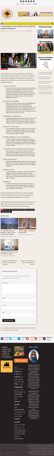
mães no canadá (17, 402)
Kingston (21, 392)
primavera (16, 416)
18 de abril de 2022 (5, 255)
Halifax (21, 384)
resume (3, 211)
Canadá (17, 371)
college (16, 374)
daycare (22, 376)
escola (15, 381)
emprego (28, 73)
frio (19, 384)
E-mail (4, 305)
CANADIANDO (4, 68)
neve (15, 407)
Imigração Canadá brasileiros (19, 389)
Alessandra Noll (21, 31)
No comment (31, 234)
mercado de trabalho (18, 209)
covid (20, 374)
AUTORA (23, 4)
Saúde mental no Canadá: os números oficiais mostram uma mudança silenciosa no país (46, 87)
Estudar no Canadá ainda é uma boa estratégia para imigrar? (28, 262)
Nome (4, 298)
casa (21, 371)
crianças (17, 377)
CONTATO (29, 4)
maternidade (18, 394)
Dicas (16, 379)
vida (18, 436)
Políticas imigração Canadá (18, 414)
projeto (20, 416)
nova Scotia (16, 411)
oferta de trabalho (29, 209)
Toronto (16, 428)
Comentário (5, 283)
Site (3, 312)
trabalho (9, 211)
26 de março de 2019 (6, 236)
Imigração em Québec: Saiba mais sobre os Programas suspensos (9, 262)
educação (20, 379)
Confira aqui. (26, 206)
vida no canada (18, 438)
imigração (18, 387)
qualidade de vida (17, 424)
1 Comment (14, 236)
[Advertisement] (18, 43)
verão (15, 436)
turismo (23, 428)
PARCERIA (35, 4)
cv (11, 209)
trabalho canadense (10, 140)
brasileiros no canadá (18, 369)
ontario (24, 411)
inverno (16, 392)
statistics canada (21, 426)
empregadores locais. (23, 78)
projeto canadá (17, 420)
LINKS (17, 4)
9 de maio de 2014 (23, 234)
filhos (16, 384)
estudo (19, 381)
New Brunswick (19, 409)
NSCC (21, 411)
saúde (23, 424)
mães (15, 398)
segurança (16, 426)
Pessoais (11, 169)
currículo (6, 209)
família (22, 381)
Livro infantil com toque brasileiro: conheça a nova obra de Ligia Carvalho (8, 232)
